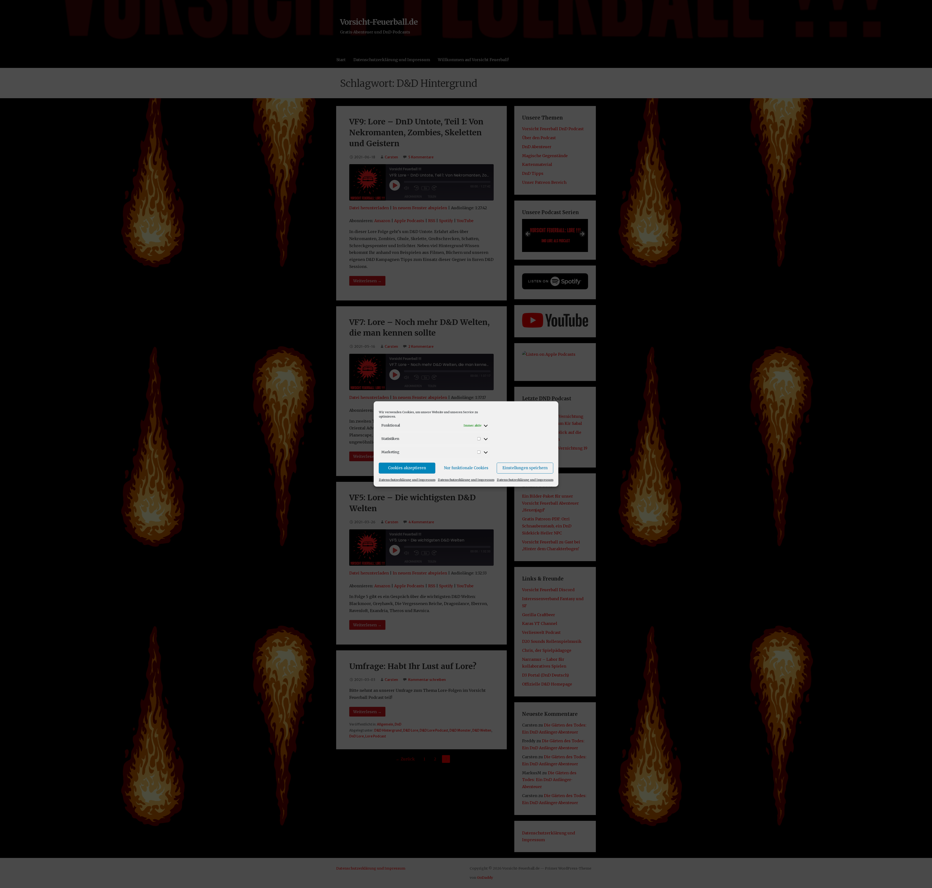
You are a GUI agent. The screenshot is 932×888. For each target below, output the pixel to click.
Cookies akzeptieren (407, 468)
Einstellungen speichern (525, 468)
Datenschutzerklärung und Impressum (407, 479)
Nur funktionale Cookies (466, 468)
